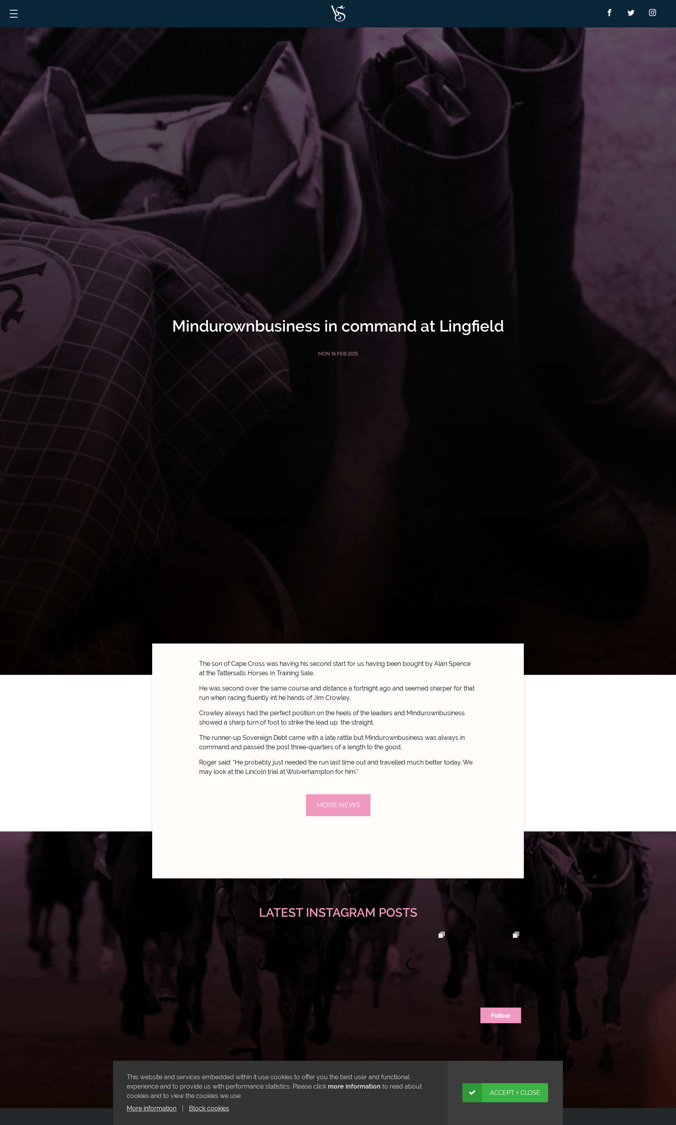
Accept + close (515, 1092)
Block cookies (209, 1108)
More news (338, 805)
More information (151, 1108)
